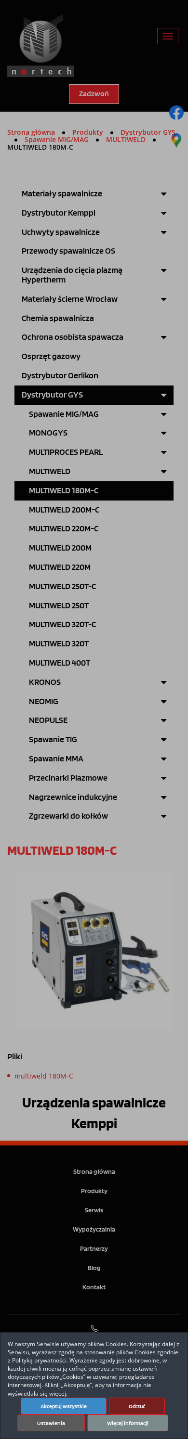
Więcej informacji (127, 1423)
